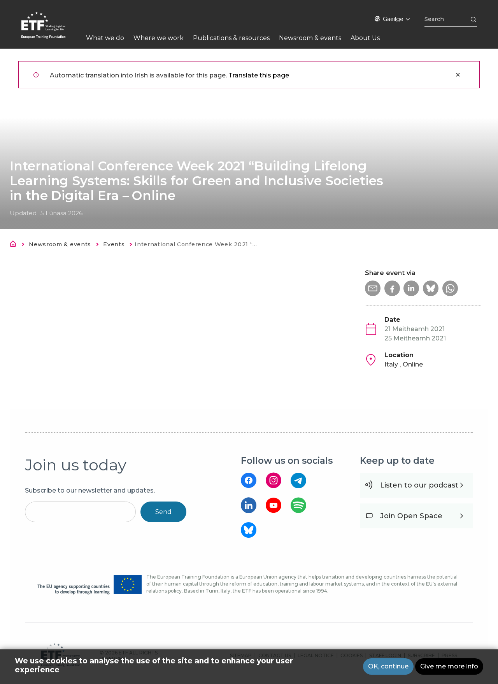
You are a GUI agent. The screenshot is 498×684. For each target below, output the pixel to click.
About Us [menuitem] (365, 38)
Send (163, 512)
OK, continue (388, 666)
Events (113, 244)
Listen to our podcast (419, 485)
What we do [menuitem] (105, 38)
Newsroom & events (60, 244)
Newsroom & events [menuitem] (310, 38)
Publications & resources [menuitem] (231, 38)
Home (15, 245)
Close (458, 74)
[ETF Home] (51, 30)
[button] (373, 288)
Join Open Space (411, 516)
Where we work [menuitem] (158, 38)
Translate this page (258, 75)
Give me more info (449, 666)
